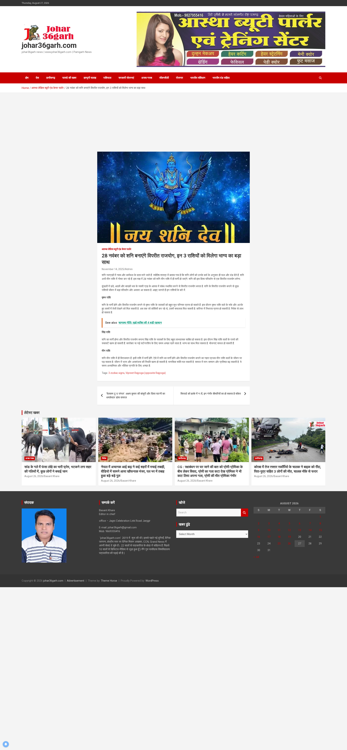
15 (320, 530)
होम (27, 77)
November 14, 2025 (113, 269)
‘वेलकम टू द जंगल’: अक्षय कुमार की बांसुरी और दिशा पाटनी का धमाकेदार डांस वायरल (135, 395)
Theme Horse (109, 580)
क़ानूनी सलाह (90, 77)
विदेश (104, 458)
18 (279, 536)
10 (268, 530)
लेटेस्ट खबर (32, 412)
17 (268, 536)
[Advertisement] (173, 125)
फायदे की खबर (69, 77)
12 (289, 530)
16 (258, 536)
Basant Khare (51, 476)
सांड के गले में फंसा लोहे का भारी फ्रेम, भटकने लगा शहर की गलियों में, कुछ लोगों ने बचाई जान (57, 469)
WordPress (152, 580)
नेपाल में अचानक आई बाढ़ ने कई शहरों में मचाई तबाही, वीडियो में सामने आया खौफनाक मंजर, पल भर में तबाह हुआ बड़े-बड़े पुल (133, 471)
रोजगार (179, 77)
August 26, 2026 (33, 476)
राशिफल (107, 77)
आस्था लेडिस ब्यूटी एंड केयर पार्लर (116, 249)
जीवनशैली (164, 77)
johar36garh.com (49, 45)
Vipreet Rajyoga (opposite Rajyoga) (146, 372)
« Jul (256, 556)
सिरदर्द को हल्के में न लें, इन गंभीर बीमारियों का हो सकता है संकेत (211, 393)
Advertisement (75, 580)
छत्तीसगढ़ (50, 77)
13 (299, 530)
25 (279, 543)
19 (289, 536)
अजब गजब (146, 77)
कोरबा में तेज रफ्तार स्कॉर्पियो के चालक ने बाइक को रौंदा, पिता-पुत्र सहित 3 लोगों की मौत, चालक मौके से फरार (287, 469)
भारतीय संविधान (197, 77)
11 (279, 530)
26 (289, 543)
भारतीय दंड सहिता (221, 77)
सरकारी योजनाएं (126, 77)
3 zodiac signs (116, 372)
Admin (129, 269)
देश (37, 77)
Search (244, 512)
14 (310, 530)
